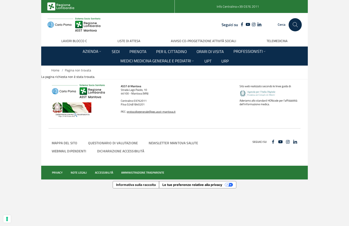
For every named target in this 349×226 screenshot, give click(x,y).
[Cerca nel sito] (295, 24)
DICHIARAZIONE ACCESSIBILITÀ (120, 151)
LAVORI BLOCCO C (74, 40)
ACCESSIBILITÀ (104, 172)
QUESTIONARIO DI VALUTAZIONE (113, 143)
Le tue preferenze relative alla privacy (192, 185)
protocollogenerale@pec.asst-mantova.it (151, 111)
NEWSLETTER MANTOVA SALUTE (173, 143)
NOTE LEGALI (79, 172)
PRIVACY (57, 172)
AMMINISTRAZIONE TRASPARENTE (142, 172)
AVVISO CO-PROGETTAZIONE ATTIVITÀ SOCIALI (203, 40)
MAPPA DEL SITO (64, 143)
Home (55, 70)
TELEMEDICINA (277, 40)
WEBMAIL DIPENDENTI (69, 151)
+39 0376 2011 (248, 6)
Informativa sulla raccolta (136, 185)
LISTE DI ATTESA (129, 40)
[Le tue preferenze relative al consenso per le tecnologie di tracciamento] (7, 219)
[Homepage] (73, 25)
